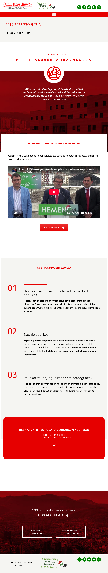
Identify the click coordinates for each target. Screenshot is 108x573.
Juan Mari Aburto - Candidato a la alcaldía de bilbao (17, 5)
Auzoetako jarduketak (37, 531)
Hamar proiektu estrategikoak (71, 531)
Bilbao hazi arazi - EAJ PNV (45, 5)
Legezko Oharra (13, 563)
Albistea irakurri (51, 227)
